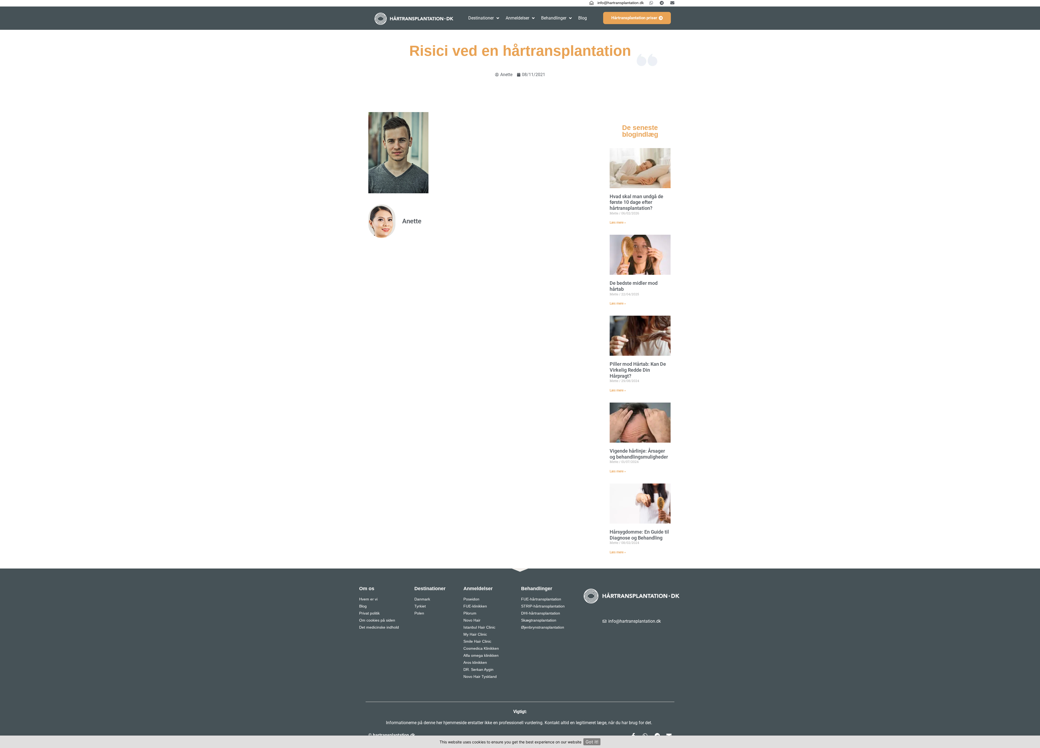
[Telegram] (662, 3)
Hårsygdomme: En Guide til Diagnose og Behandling (639, 535)
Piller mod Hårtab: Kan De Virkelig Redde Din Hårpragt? (638, 369)
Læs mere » (618, 222)
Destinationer (481, 18)
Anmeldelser (517, 18)
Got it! (592, 741)
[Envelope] (672, 3)
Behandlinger (553, 18)
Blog (582, 18)
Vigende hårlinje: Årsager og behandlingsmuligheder (639, 454)
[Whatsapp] (651, 3)
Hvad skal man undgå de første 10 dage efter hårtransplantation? (636, 202)
